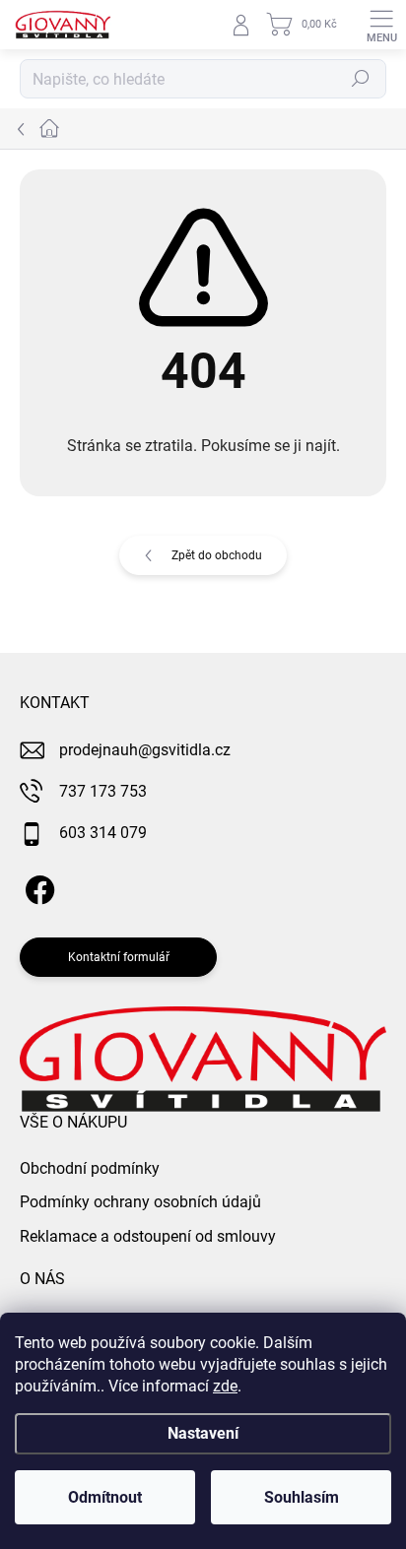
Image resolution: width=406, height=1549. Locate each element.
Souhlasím (301, 1497)
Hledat (360, 79)
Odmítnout (105, 1497)
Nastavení (203, 1433)
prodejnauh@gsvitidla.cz (145, 750)
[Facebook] (37, 887)
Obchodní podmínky (90, 1168)
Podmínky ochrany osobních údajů (140, 1202)
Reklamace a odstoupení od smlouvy (148, 1236)
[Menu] (381, 24)
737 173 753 (103, 791)
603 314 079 (103, 832)
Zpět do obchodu (216, 555)
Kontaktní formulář (118, 957)
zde (225, 1386)
